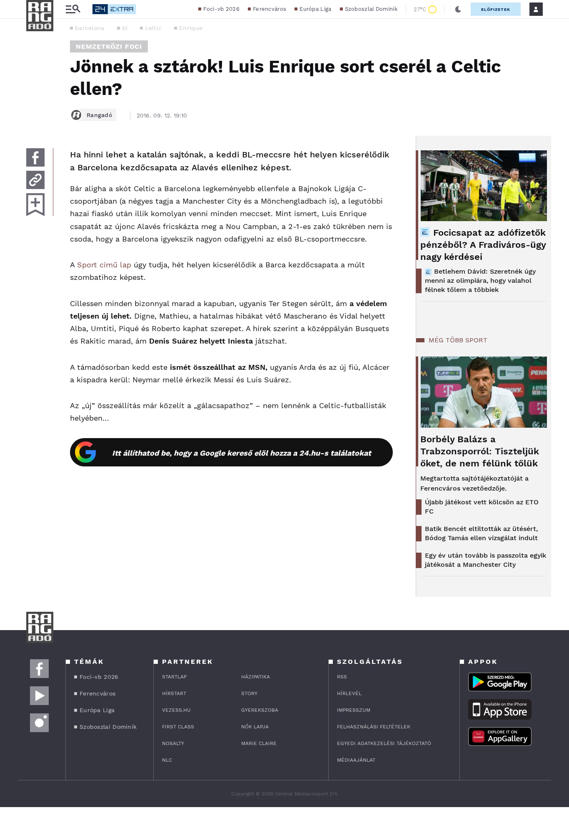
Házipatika (255, 677)
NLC (167, 760)
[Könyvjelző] (35, 204)
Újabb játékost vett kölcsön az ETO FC (482, 506)
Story (249, 693)
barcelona (90, 28)
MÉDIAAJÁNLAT (356, 760)
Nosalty (173, 743)
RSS (342, 677)
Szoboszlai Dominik (371, 9)
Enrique (190, 28)
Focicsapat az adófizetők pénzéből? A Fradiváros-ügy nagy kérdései (483, 244)
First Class (178, 727)
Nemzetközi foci (109, 46)
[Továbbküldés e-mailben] (35, 180)
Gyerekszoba (259, 710)
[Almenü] (73, 9)
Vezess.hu (176, 710)
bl (125, 28)
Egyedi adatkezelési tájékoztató (384, 743)
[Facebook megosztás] (35, 157)
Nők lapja (255, 727)
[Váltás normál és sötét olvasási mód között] (458, 9)
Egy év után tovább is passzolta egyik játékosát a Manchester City (485, 559)
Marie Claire (259, 743)
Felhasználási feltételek (373, 727)
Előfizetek (495, 9)
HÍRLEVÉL (349, 693)
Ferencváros (269, 9)
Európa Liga (315, 9)
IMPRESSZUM (353, 710)
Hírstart (174, 693)
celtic (153, 28)
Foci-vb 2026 (221, 9)
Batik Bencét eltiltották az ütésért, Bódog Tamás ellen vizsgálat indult (481, 533)
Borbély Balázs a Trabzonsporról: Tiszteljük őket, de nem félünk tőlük (479, 451)
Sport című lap (104, 264)
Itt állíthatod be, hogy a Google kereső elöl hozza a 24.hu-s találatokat (241, 453)
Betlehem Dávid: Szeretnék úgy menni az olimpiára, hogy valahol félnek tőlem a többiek (480, 280)
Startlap (174, 677)
